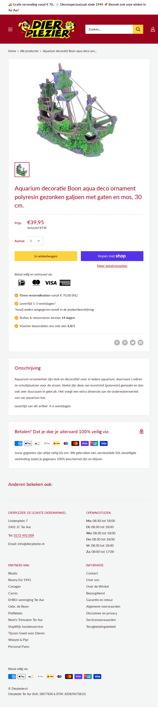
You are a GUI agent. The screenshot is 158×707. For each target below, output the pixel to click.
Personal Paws (18, 646)
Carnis (12, 593)
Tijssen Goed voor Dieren (26, 633)
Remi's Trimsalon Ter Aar (25, 620)
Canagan (14, 586)
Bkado (12, 573)
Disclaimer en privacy (101, 613)
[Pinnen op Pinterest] (125, 342)
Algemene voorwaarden (103, 606)
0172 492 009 (24, 535)
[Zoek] (138, 29)
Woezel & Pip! (18, 640)
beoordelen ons (43, 326)
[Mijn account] (153, 29)
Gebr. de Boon (18, 606)
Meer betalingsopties (112, 266)
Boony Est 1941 (19, 580)
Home (12, 51)
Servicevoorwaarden (101, 620)
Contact (92, 573)
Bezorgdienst (95, 593)
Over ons (92, 580)
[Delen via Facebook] (117, 342)
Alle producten (29, 51)
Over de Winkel (97, 586)
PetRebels (15, 613)
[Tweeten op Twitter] (133, 342)
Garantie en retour (99, 600)
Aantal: (20, 241)
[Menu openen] (10, 29)
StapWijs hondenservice (25, 626)
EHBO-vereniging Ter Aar (26, 600)
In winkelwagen (45, 256)
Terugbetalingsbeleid (101, 626)
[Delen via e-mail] (140, 342)
